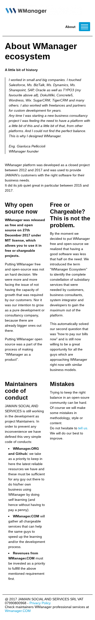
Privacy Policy (40, 603)
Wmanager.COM (18, 611)
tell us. (83, 428)
